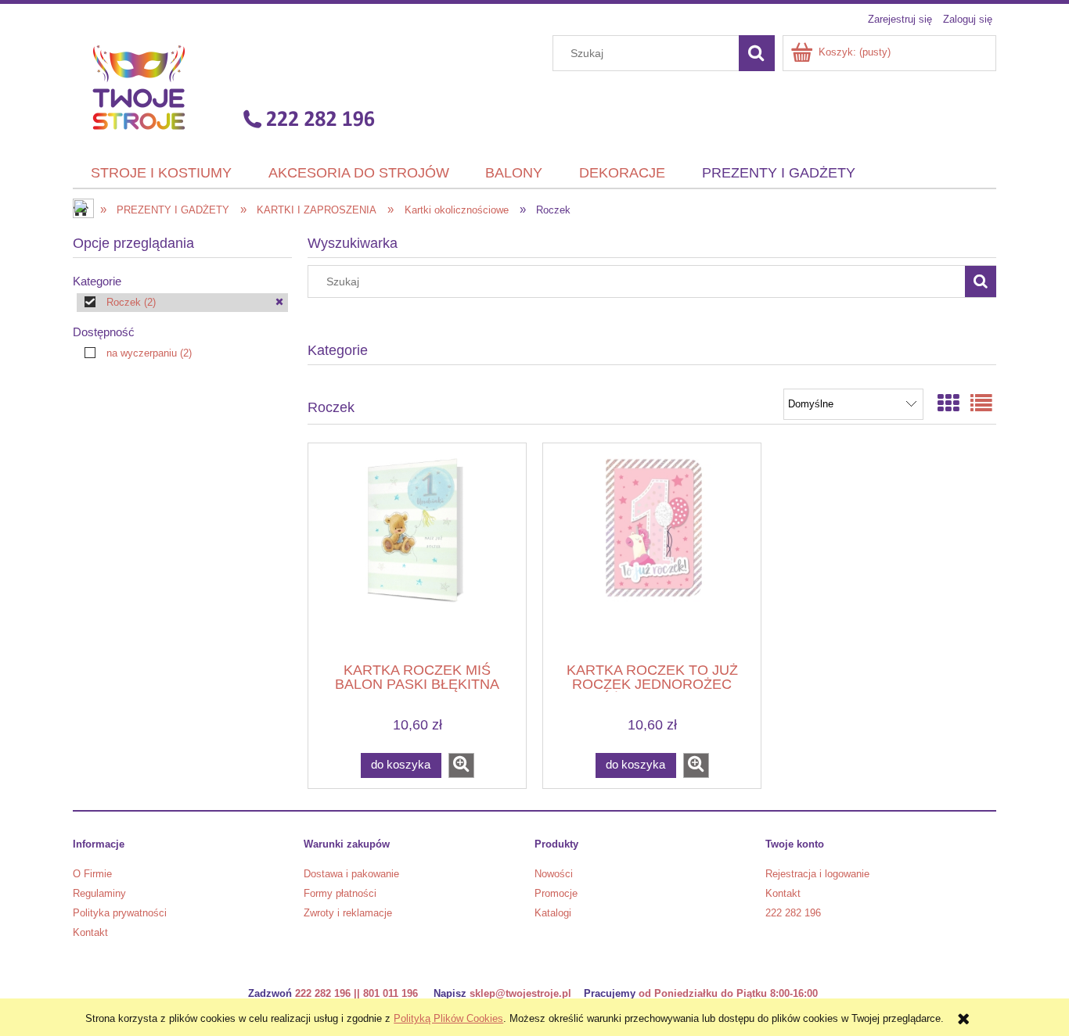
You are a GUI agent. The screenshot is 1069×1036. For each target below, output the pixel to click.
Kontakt (90, 932)
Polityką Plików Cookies (448, 1018)
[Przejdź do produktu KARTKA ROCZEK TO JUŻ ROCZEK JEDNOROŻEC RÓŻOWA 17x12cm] (651, 551)
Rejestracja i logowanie (817, 874)
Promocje (556, 893)
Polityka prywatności (120, 913)
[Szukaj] (757, 53)
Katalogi (552, 913)
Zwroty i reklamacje (348, 913)
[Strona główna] (228, 87)
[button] (461, 765)
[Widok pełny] (981, 404)
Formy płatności (340, 893)
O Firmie (92, 874)
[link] (182, 302)
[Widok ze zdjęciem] (948, 404)
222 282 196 (793, 913)
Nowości (553, 874)
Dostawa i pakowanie (351, 874)
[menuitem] (161, 173)
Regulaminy (99, 893)
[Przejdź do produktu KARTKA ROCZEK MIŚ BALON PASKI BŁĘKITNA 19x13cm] (417, 551)
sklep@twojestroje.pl (520, 993)
